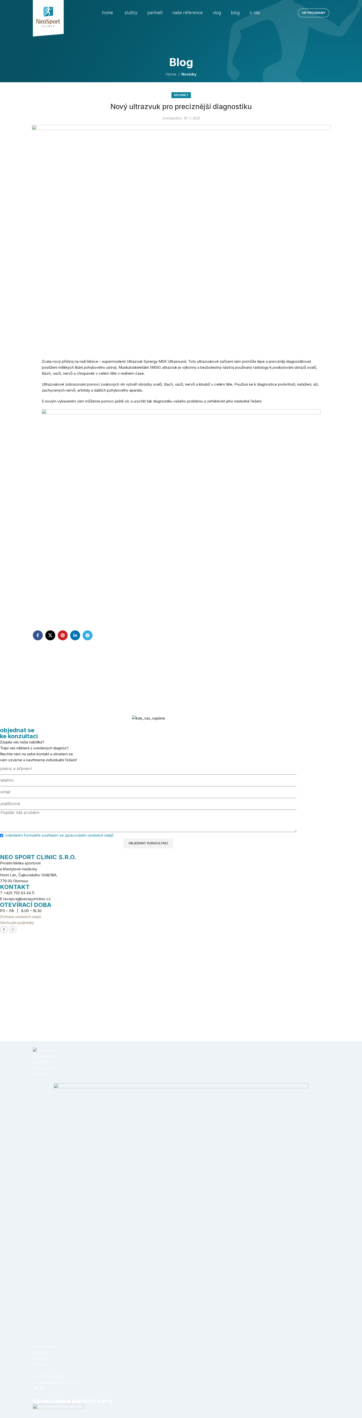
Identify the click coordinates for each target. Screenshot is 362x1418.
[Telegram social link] (88, 635)
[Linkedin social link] (75, 635)
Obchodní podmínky (17, 922)
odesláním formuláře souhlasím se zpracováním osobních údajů (59, 835)
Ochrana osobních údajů (20, 916)
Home (171, 74)
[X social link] (50, 635)
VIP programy (313, 13)
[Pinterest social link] (63, 635)
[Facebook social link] (38, 635)
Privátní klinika (44, 1056)
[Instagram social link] (12, 929)
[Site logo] (48, 18)
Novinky (189, 74)
